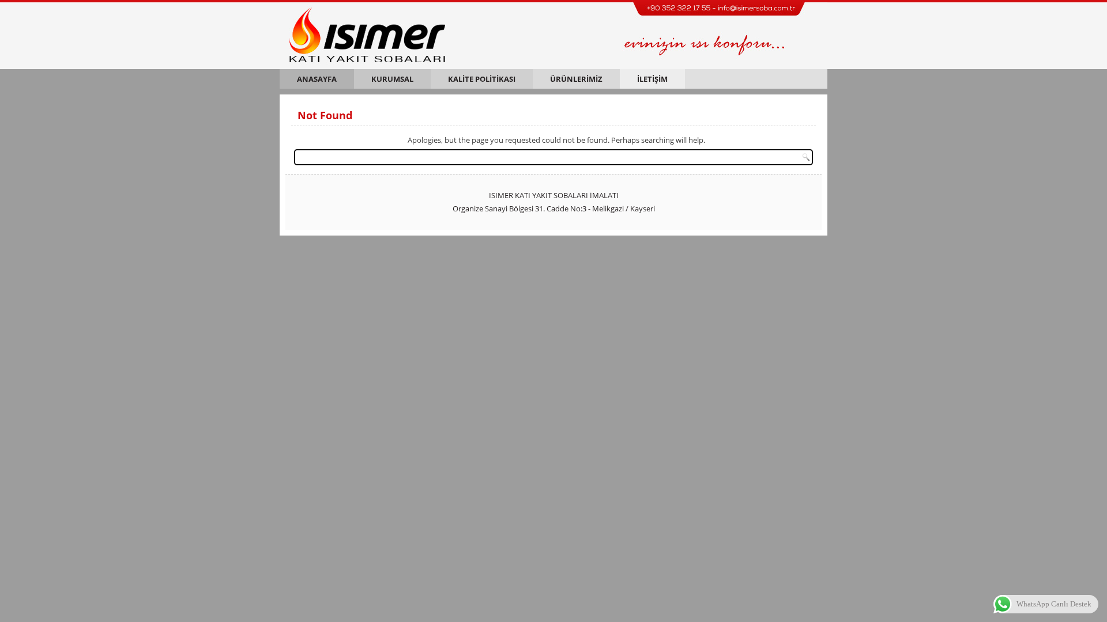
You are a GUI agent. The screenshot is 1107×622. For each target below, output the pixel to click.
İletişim (652, 79)
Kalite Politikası (481, 79)
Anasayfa (317, 79)
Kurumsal (392, 79)
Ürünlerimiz (576, 79)
